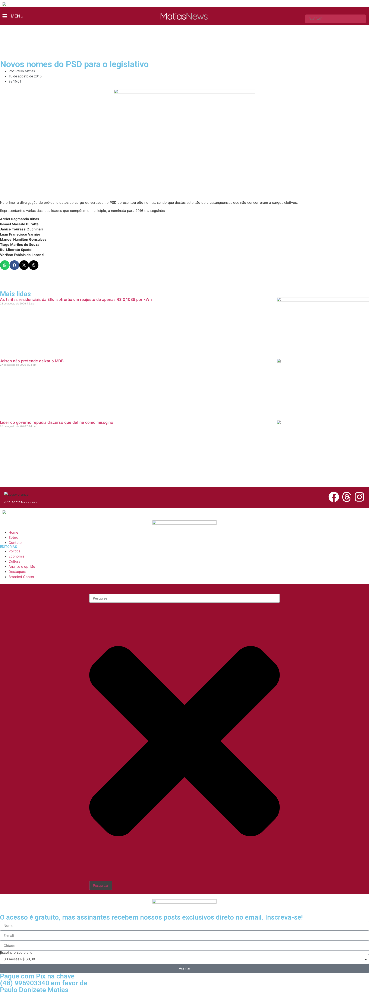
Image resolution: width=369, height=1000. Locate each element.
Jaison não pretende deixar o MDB (32, 361)
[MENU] (4, 16)
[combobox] (335, 19)
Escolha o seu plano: (16, 952)
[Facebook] (333, 497)
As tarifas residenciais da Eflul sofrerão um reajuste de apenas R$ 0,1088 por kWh (76, 299)
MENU (17, 16)
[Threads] (346, 497)
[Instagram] (359, 497)
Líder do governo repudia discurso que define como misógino (56, 422)
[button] (5, 265)
